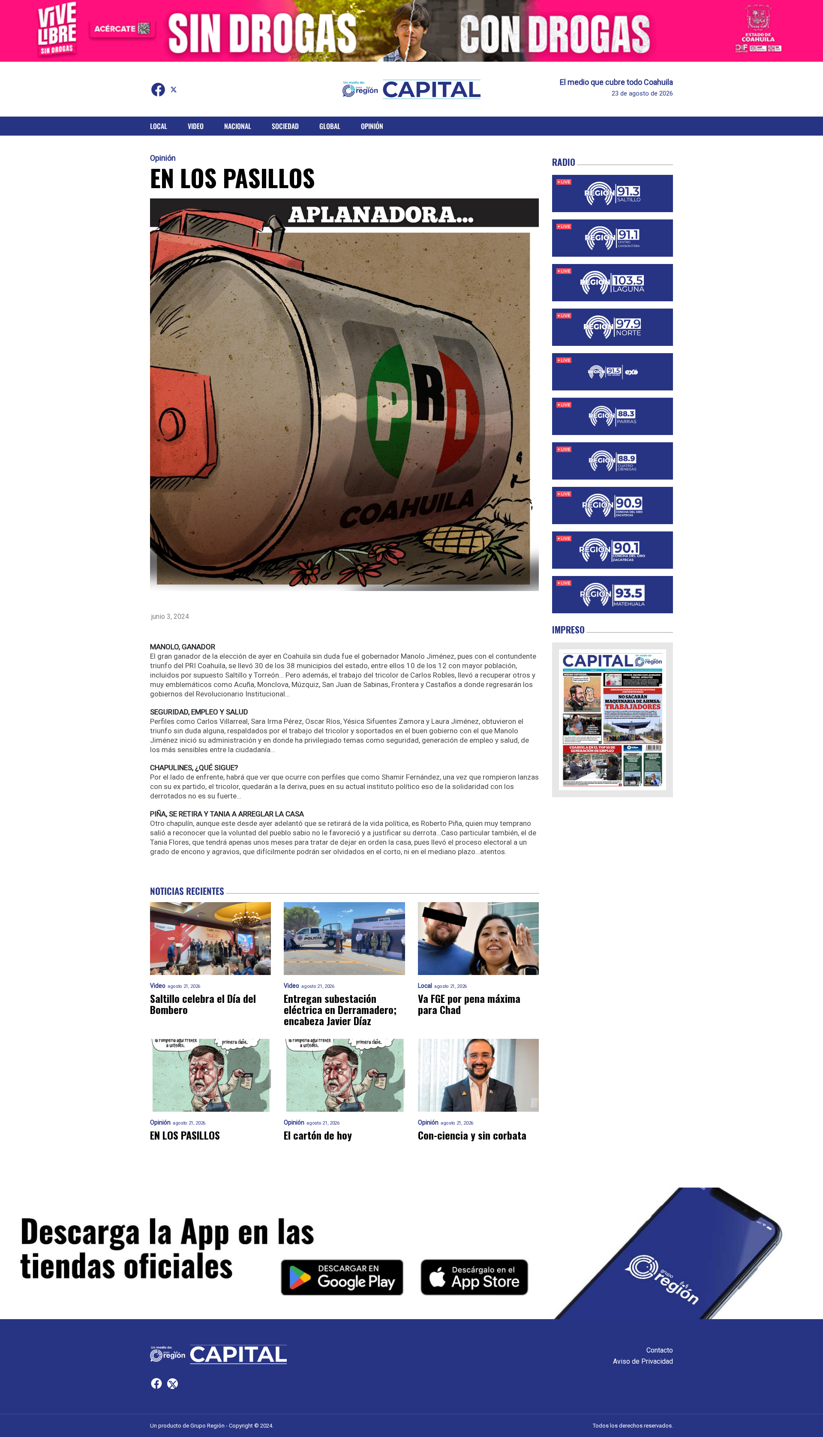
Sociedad (285, 126)
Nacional (237, 126)
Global (329, 126)
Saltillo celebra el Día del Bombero (203, 1004)
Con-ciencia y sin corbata (472, 1134)
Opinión (372, 126)
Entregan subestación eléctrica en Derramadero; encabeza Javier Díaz (340, 1009)
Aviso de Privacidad (643, 1361)
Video (196, 126)
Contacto (659, 1350)
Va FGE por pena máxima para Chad (469, 1004)
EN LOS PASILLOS (185, 1134)
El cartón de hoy (318, 1134)
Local (158, 126)
